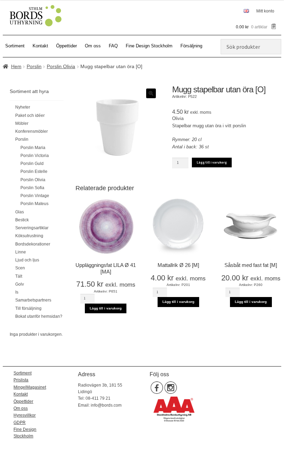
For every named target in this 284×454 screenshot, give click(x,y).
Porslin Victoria (34, 155)
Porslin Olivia (61, 66)
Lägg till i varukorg (212, 162)
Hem (16, 66)
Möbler (21, 123)
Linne (20, 252)
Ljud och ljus (27, 260)
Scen (20, 268)
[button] (151, 93)
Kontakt (40, 45)
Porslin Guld (32, 163)
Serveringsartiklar (31, 227)
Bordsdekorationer (32, 244)
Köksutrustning (29, 235)
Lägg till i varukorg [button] (106, 308)
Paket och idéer (30, 115)
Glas (19, 212)
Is (16, 292)
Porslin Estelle (33, 171)
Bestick (22, 219)
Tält (18, 276)
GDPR (20, 422)
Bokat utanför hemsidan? (38, 316)
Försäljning (191, 45)
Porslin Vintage (34, 195)
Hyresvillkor (25, 415)
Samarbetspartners (33, 300)
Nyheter (22, 107)
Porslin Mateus (34, 203)
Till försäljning (28, 308)
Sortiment (15, 45)
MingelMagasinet (30, 387)
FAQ (113, 45)
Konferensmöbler (31, 131)
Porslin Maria (32, 147)
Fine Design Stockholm (149, 45)
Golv (19, 284)
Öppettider (66, 45)
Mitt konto (265, 11)
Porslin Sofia (32, 187)
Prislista (21, 380)
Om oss (93, 45)
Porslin (34, 66)
